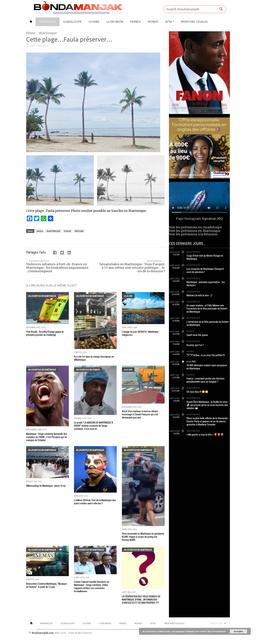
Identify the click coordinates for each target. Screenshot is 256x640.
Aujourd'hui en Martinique (42, 296)
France (135, 21)
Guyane (94, 21)
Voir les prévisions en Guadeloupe (195, 227)
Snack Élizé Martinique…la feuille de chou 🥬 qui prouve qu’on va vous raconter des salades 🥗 (207, 405)
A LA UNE (128, 296)
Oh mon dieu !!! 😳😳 (197, 391)
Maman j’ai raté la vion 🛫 (200, 295)
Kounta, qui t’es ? (195, 345)
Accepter (238, 631)
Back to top (216, 623)
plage (67, 231)
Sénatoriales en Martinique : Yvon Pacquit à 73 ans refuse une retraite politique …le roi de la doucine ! (132, 267)
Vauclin (79, 231)
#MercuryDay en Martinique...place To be (46, 485)
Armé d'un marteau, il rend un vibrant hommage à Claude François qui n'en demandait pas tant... (140, 414)
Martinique (47, 21)
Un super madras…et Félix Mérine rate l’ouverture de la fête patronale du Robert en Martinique (207, 308)
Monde (153, 21)
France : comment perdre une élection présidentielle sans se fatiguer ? (205, 380)
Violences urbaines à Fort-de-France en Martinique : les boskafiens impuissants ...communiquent (57, 267)
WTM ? (169, 21)
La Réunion (114, 21)
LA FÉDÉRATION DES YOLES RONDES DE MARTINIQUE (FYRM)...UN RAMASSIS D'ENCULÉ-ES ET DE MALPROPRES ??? (141, 599)
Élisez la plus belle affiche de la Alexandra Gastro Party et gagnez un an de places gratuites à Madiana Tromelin (207, 421)
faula (40, 231)
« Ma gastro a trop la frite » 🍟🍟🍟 (205, 434)
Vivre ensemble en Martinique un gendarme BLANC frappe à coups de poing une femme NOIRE (143, 536)
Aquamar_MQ (212, 219)
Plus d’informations (217, 631)
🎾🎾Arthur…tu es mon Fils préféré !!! (206, 355)
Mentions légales (194, 21)
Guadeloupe (72, 21)
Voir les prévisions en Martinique (194, 231)
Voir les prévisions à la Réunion (193, 234)
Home (30, 33)
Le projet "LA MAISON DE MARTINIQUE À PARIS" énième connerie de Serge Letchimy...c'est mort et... (93, 425)
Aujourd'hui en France (88, 369)
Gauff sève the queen (197, 335)
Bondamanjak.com (43, 632)
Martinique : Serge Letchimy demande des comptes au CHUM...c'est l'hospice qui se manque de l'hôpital (46, 437)
